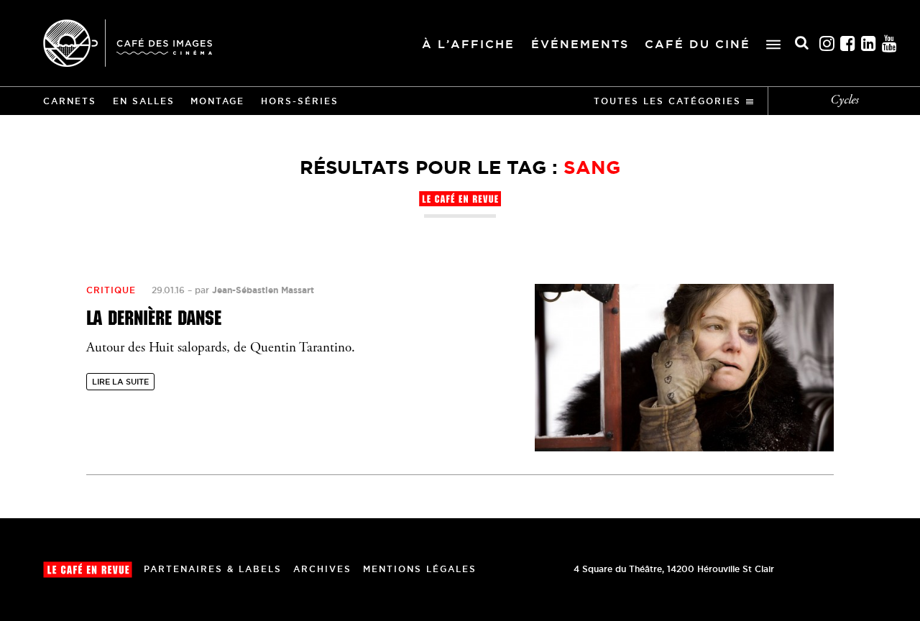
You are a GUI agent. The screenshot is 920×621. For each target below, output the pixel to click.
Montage (217, 101)
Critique (111, 290)
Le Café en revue (87, 569)
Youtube (889, 43)
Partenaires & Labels (213, 569)
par (254, 290)
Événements (580, 43)
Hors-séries (300, 101)
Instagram (827, 43)
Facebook (848, 43)
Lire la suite (120, 381)
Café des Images (127, 43)
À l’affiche (468, 43)
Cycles (844, 100)
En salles (144, 101)
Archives (322, 569)
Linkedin (869, 43)
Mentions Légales (420, 569)
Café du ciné (697, 43)
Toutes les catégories (667, 101)
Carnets (69, 101)
